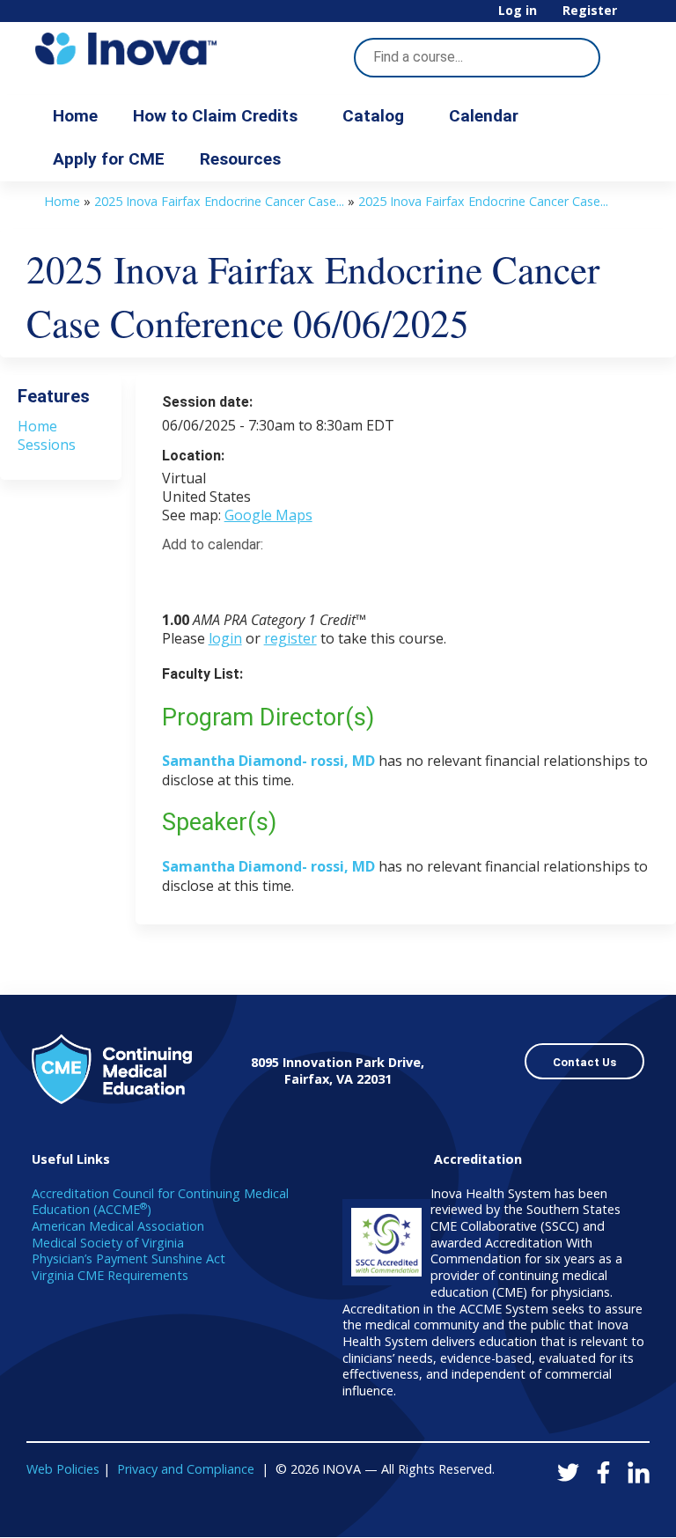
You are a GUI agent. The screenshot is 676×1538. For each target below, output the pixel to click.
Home (75, 116)
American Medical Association (118, 1226)
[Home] (126, 49)
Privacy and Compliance (185, 1469)
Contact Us (584, 1062)
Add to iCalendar (259, 575)
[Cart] (635, 17)
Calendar (483, 116)
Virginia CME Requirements (110, 1275)
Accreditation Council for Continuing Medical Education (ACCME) (160, 1201)
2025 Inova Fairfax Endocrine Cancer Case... (219, 201)
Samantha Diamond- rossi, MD (268, 760)
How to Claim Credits (215, 116)
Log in (517, 11)
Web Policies (62, 1469)
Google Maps (268, 515)
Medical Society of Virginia (108, 1242)
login (225, 638)
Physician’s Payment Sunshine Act (128, 1258)
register (290, 638)
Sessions (47, 444)
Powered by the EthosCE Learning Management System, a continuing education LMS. (587, 1508)
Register (589, 11)
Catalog (373, 116)
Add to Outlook (301, 576)
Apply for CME (109, 159)
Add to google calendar (180, 576)
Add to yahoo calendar (220, 576)
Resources (240, 159)
